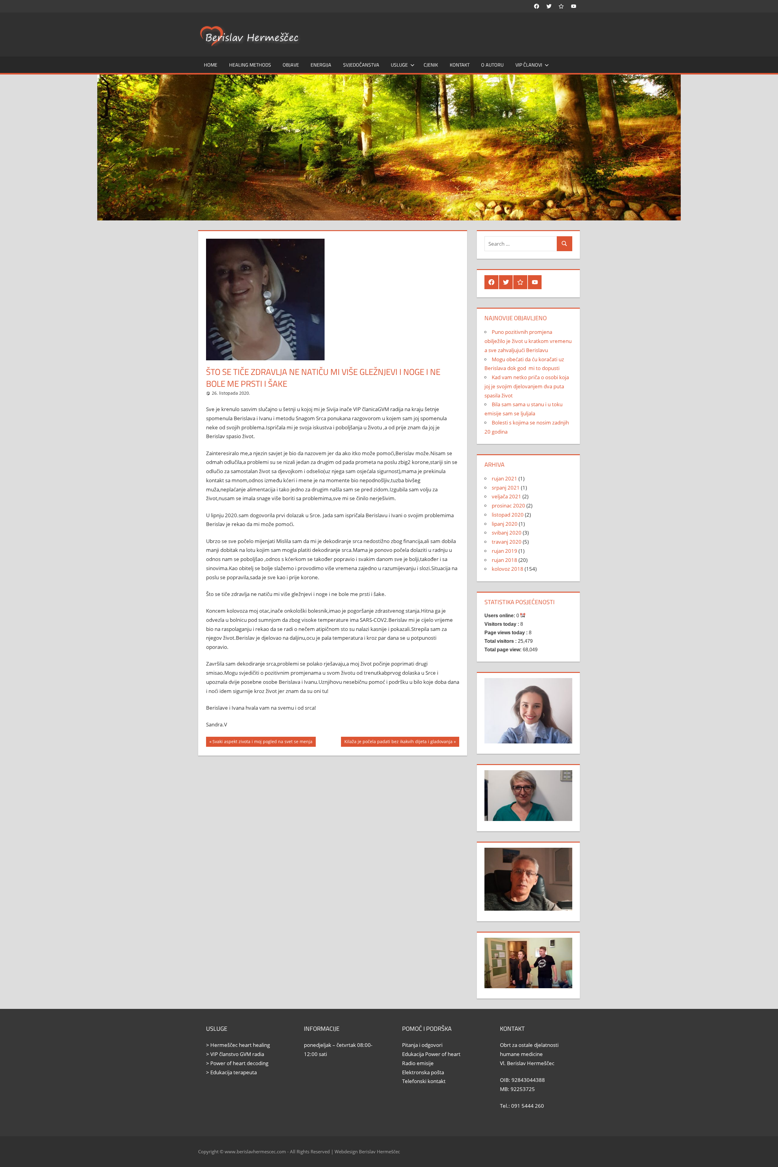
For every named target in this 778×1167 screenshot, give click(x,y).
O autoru (492, 64)
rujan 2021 (504, 478)
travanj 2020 (507, 541)
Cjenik (431, 64)
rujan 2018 (504, 559)
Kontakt (460, 64)
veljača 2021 (506, 496)
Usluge (399, 64)
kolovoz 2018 (507, 568)
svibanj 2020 (507, 532)
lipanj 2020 (505, 523)
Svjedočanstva (361, 64)
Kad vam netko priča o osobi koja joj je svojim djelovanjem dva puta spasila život (526, 386)
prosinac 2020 (508, 505)
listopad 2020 (508, 514)
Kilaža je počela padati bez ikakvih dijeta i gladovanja (398, 742)
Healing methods (250, 64)
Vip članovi (528, 64)
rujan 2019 (504, 550)
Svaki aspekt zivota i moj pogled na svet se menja (262, 742)
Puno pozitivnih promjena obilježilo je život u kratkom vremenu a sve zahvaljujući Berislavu (528, 341)
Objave (291, 64)
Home (210, 64)
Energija (321, 64)
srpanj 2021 (506, 487)
